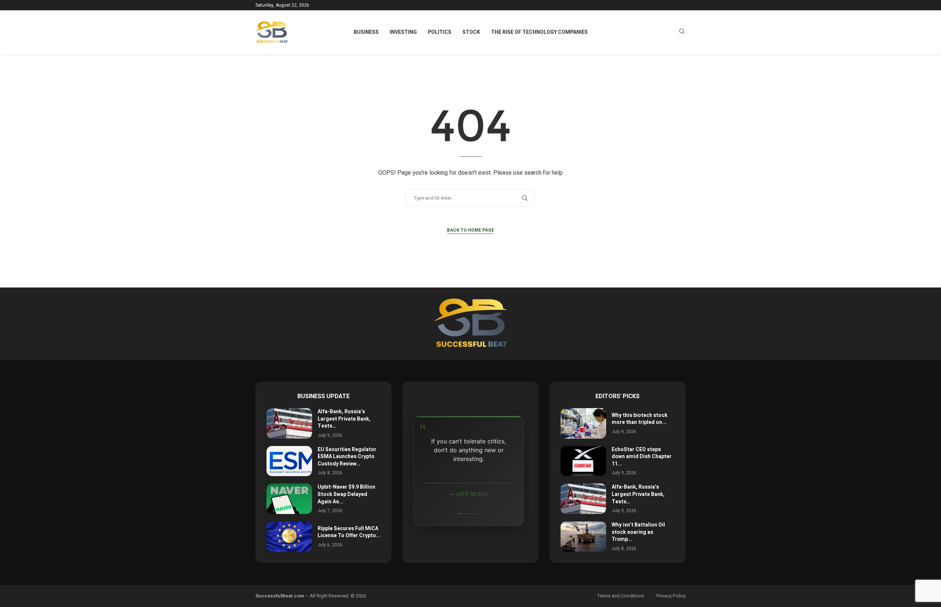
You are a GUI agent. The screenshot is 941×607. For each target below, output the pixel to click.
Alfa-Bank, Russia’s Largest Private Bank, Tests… (344, 419)
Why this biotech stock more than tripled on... (640, 418)
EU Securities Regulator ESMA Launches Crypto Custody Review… (347, 457)
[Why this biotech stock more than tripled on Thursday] (583, 423)
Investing (403, 32)
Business (366, 32)
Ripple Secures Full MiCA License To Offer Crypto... (349, 532)
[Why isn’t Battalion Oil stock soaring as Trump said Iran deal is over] (583, 536)
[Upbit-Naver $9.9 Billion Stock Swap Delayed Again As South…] (289, 498)
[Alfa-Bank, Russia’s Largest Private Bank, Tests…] (289, 423)
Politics (439, 32)
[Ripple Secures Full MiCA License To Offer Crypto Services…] (289, 536)
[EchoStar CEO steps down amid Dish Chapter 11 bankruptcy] (583, 461)
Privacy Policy (671, 595)
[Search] (682, 32)
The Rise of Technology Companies (539, 32)
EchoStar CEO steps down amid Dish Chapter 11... (642, 457)
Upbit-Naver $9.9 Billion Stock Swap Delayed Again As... (346, 494)
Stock (471, 32)
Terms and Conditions (620, 595)
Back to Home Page (470, 230)
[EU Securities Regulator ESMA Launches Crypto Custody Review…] (289, 461)
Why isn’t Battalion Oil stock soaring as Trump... (638, 532)
